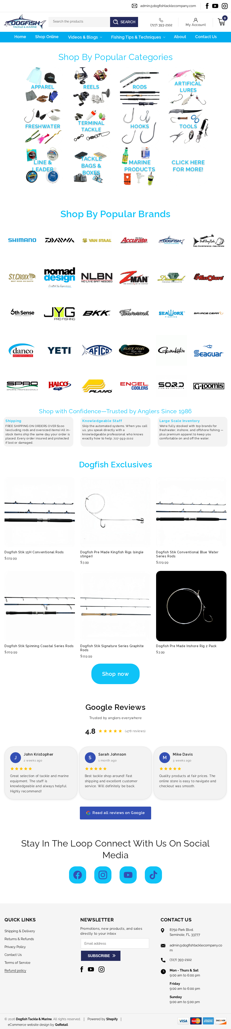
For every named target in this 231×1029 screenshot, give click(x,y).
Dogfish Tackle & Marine (34, 1019)
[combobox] (93, 22)
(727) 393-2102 (161, 25)
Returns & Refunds (19, 939)
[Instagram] (102, 875)
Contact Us (13, 955)
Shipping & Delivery (20, 931)
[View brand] (22, 240)
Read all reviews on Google (118, 813)
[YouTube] (128, 875)
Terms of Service (17, 963)
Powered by (103, 1019)
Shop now (115, 674)
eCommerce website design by (31, 1025)
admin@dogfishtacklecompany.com (168, 6)
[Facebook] (77, 875)
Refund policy (15, 971)
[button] (84, 37)
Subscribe (99, 956)
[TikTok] (153, 875)
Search (127, 22)
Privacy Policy (15, 947)
